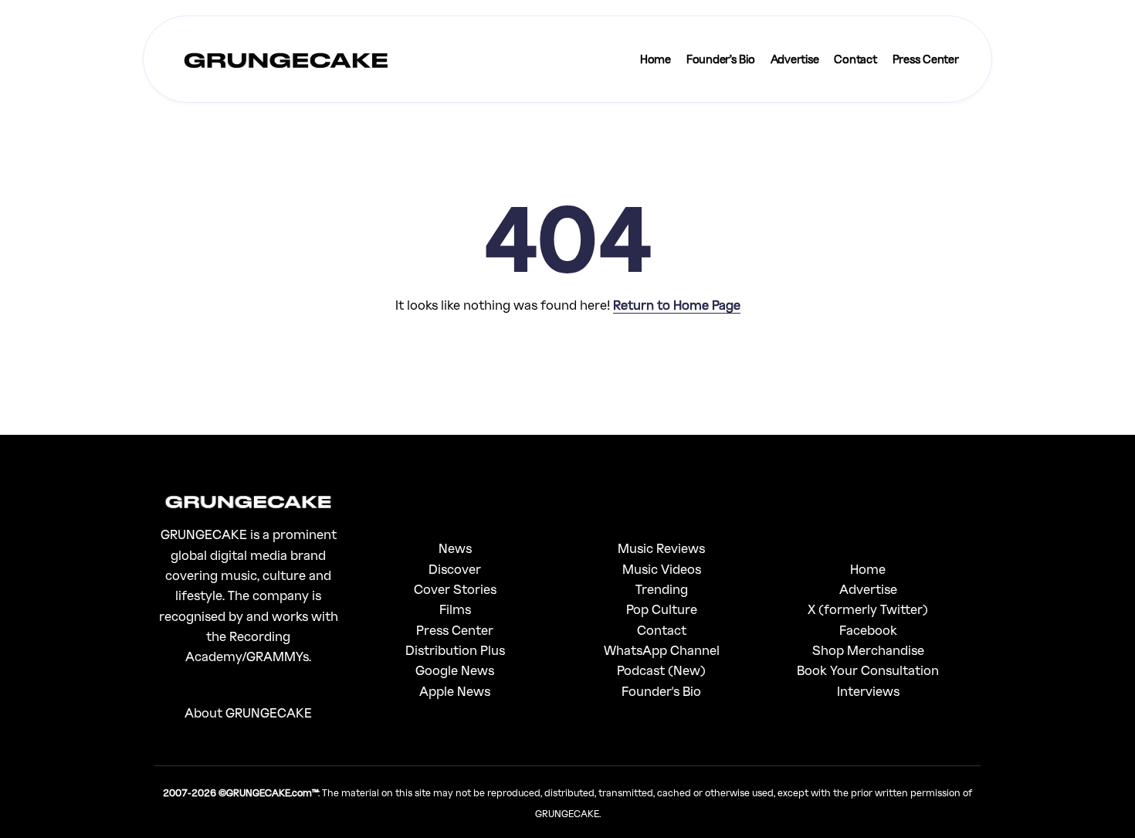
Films (455, 609)
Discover (455, 569)
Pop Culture (661, 609)
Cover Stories (455, 589)
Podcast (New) (661, 670)
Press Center (454, 630)
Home (868, 569)
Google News (454, 670)
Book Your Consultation (868, 670)
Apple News (454, 691)
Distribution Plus (455, 650)
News (455, 548)
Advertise (868, 589)
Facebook (868, 630)
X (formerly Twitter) (868, 609)
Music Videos (661, 569)
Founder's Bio (661, 691)
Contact (661, 630)
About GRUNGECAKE (248, 712)
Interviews (868, 691)
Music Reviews (661, 548)
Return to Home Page (676, 305)
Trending (661, 589)
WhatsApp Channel (662, 650)
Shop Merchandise (868, 650)
